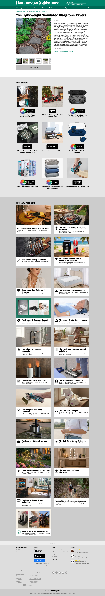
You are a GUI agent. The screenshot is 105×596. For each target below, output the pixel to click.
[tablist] (33, 61)
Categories (22, 8)
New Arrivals (37, 8)
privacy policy (46, 565)
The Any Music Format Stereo (52, 151)
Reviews (73, 547)
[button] (17, 8)
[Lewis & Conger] (35, 575)
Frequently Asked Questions (59, 549)
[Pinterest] (63, 572)
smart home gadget (77, 4)
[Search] (67, 2)
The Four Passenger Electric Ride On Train (52, 115)
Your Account (60, 8)
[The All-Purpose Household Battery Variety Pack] (27, 143)
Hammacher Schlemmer (22, 11)
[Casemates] (28, 585)
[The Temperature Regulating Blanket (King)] (52, 179)
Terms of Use (71, 593)
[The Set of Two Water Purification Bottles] (27, 107)
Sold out (33, 67)
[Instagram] (56, 572)
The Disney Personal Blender (27, 186)
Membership (52, 8)
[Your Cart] (88, 3)
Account (36, 547)
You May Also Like (25, 202)
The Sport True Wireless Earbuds (77, 151)
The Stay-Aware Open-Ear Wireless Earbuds (77, 116)
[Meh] (21, 578)
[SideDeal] (21, 582)
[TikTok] (66, 572)
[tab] (19, 61)
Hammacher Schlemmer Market (38, 11)
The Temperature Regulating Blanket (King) (52, 187)
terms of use (37, 565)
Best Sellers (30, 8)
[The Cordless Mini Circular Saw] (77, 179)
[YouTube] (60, 572)
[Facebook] (53, 572)
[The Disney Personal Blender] (27, 179)
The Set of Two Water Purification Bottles (27, 116)
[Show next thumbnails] (51, 61)
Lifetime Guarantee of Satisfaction (63, 51)
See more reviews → (76, 565)
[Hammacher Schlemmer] (38, 2)
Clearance (45, 8)
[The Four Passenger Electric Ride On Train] (52, 107)
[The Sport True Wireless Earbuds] (77, 143)
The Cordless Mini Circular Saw (77, 186)
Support (67, 8)
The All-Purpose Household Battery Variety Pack (27, 151)
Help (53, 547)
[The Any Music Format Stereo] (52, 143)
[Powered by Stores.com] (52, 591)
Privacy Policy (64, 593)
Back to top (52, 543)
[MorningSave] (35, 578)
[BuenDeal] (35, 582)
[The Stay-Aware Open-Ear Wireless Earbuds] (77, 107)
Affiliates (54, 556)
